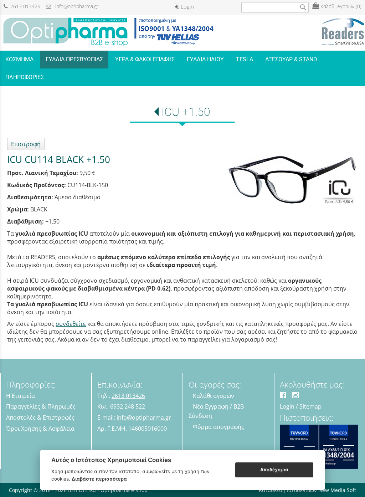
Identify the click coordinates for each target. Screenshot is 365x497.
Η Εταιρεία (20, 396)
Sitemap (310, 406)
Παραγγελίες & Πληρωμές (41, 406)
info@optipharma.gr (74, 6)
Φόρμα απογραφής (218, 427)
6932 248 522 (127, 406)
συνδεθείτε (71, 324)
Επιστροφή (26, 144)
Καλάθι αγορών (213, 396)
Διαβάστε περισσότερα (99, 479)
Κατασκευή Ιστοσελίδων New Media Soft (307, 490)
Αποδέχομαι (274, 469)
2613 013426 (23, 6)
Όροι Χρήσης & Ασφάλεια (40, 428)
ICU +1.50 (185, 112)
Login (186, 6)
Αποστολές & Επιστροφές (40, 417)
